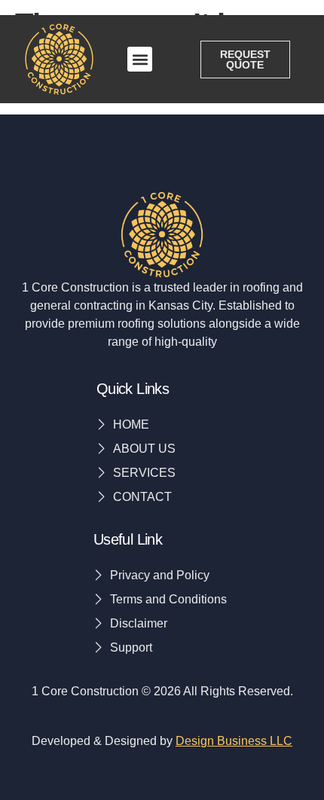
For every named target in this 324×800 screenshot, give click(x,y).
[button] (139, 59)
